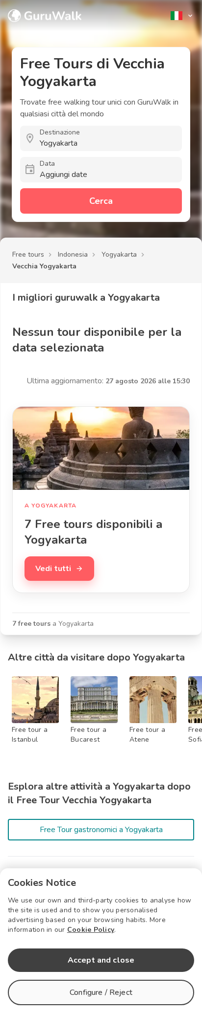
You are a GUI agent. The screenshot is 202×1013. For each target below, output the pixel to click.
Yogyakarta (119, 254)
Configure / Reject (101, 992)
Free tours (28, 254)
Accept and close (101, 960)
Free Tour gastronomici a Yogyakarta (101, 829)
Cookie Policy (90, 929)
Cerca (101, 201)
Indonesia (73, 254)
